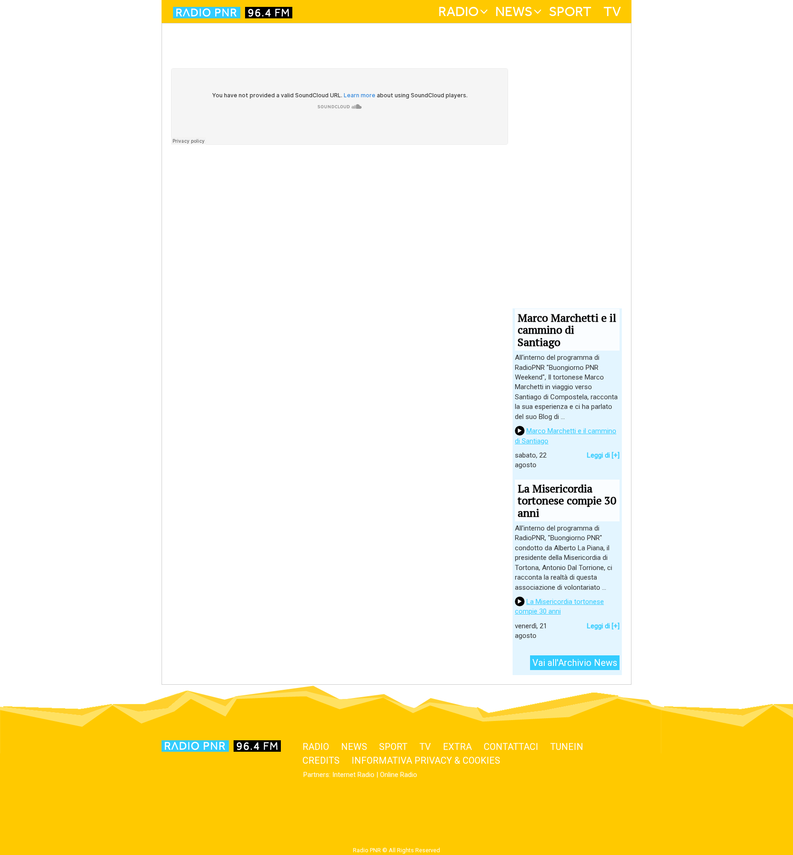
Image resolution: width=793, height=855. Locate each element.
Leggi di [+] (603, 455)
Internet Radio (353, 775)
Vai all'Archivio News (574, 662)
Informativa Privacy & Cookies (426, 760)
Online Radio (398, 775)
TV (612, 11)
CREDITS (321, 760)
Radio (458, 11)
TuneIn (566, 746)
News (513, 11)
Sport (570, 11)
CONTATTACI (511, 746)
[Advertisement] (339, 279)
